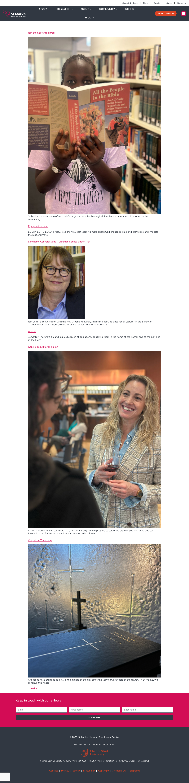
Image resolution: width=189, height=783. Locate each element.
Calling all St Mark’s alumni (43, 347)
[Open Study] (49, 9)
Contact (53, 770)
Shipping (135, 770)
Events (157, 3)
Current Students (130, 3)
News (145, 3)
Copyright (103, 770)
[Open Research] (72, 9)
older (32, 688)
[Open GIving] (136, 9)
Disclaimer (89, 770)
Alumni (32, 331)
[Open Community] (117, 9)
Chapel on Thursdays (40, 540)
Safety (76, 770)
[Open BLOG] (93, 18)
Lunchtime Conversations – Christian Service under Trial (59, 241)
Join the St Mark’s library (41, 32)
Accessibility (119, 770)
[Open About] (91, 9)
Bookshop (181, 3)
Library (169, 3)
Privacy (65, 770)
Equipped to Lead (38, 226)
